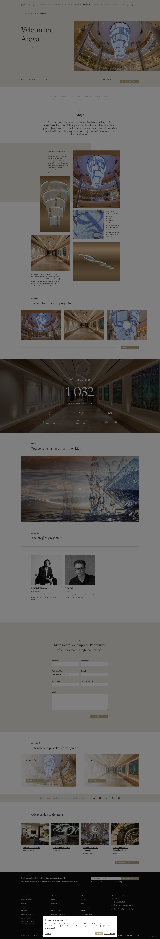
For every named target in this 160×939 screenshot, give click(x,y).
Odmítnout (48, 933)
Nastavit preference (109, 933)
